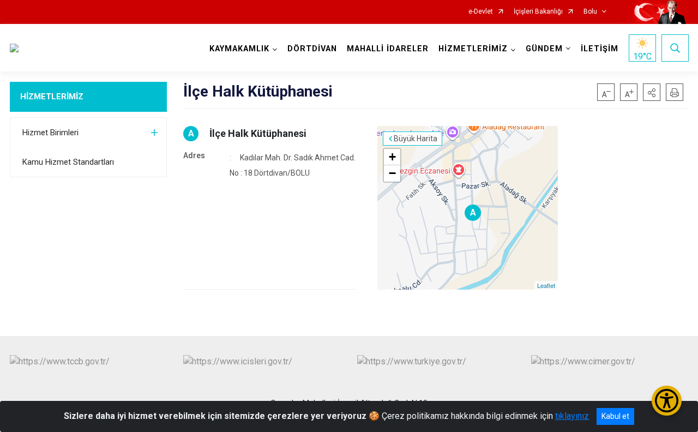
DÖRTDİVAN (312, 48)
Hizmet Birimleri (50, 132)
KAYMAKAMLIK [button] (239, 48)
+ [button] (392, 157)
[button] (651, 92)
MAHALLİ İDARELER (388, 48)
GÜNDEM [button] (544, 48)
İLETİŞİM (599, 48)
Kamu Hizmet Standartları (68, 162)
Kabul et (615, 416)
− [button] (392, 173)
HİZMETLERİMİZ (51, 96)
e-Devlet (480, 11)
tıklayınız (572, 416)
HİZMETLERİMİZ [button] (473, 48)
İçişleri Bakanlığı (538, 11)
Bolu (590, 11)
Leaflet (546, 285)
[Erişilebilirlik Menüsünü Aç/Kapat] (667, 401)
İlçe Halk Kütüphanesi (257, 133)
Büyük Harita (415, 138)
